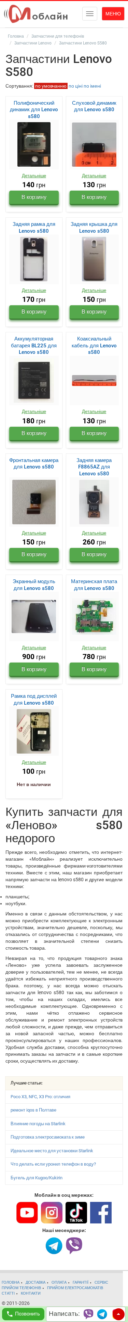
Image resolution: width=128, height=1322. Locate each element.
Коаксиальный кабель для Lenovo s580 (94, 345)
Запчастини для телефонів (57, 36)
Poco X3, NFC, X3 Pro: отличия (40, 1096)
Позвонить (27, 1314)
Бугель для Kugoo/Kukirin (36, 1177)
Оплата (59, 1282)
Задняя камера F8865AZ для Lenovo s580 (94, 467)
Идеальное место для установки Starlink (52, 1150)
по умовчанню (51, 86)
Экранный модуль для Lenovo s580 (34, 584)
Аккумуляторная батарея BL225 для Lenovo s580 (34, 345)
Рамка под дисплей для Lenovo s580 (34, 699)
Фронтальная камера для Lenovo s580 (33, 463)
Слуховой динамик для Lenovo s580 (94, 106)
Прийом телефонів (21, 1288)
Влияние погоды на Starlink (38, 1123)
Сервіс (101, 1282)
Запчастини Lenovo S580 (83, 43)
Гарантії (80, 1282)
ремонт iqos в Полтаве (33, 1110)
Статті (8, 1293)
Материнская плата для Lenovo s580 (94, 584)
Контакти (31, 1293)
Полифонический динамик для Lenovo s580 (34, 109)
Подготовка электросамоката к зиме (48, 1137)
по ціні (76, 86)
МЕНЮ (113, 13)
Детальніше (34, 175)
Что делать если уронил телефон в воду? (53, 1164)
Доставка (35, 1282)
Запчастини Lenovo (33, 43)
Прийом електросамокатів (75, 1288)
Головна (16, 36)
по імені (92, 86)
